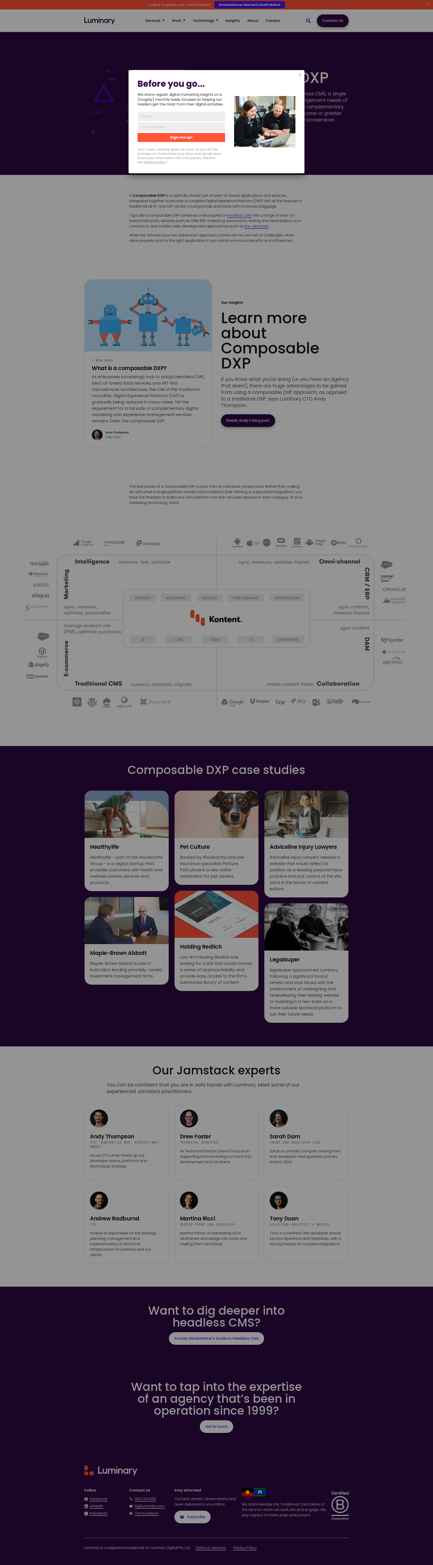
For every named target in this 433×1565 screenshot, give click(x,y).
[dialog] (216, 121)
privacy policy (154, 162)
